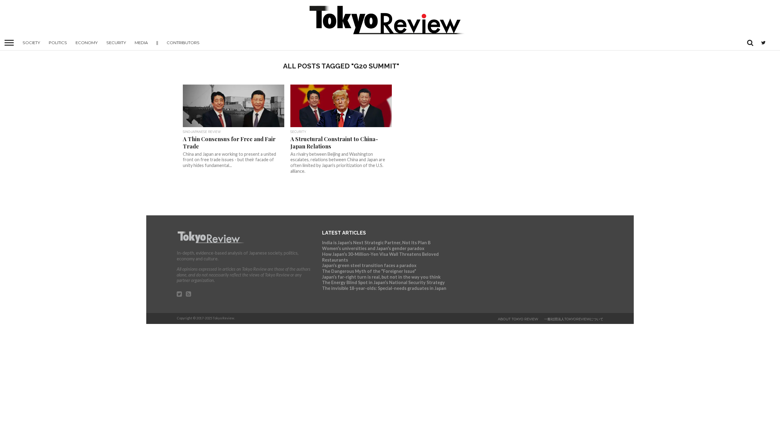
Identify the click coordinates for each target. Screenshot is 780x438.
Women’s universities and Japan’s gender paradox (373, 248)
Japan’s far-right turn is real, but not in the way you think (381, 277)
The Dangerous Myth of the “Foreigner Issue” (369, 271)
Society (31, 42)
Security (116, 42)
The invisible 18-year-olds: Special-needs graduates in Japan (384, 288)
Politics (58, 42)
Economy (87, 42)
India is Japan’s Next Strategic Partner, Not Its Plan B (376, 242)
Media (141, 42)
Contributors (183, 42)
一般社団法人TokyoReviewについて (573, 319)
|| (157, 42)
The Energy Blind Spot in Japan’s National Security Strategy (383, 282)
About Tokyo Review (518, 319)
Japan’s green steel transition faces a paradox (369, 265)
